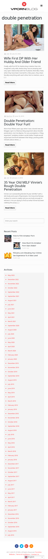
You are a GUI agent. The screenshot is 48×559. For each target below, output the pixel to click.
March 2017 (12, 501)
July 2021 (11, 305)
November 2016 (13, 518)
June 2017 (11, 489)
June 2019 (11, 388)
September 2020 (13, 325)
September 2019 (13, 376)
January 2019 (12, 409)
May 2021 (11, 313)
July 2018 (11, 434)
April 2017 (11, 497)
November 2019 (13, 367)
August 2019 (12, 380)
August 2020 (12, 330)
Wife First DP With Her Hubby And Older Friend (22, 60)
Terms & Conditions (23, 554)
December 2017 (13, 464)
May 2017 (11, 493)
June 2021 (11, 309)
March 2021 (12, 321)
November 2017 (13, 468)
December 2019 (13, 363)
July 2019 (11, 384)
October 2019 (12, 372)
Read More (10, 82)
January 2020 (12, 359)
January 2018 (12, 460)
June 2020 (11, 338)
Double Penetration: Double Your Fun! (19, 122)
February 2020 (13, 355)
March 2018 (12, 451)
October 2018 (12, 422)
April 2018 (11, 447)
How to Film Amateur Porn (24, 236)
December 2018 (13, 413)
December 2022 (13, 279)
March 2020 (12, 351)
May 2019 (11, 393)
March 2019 (12, 401)
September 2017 (13, 476)
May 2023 (11, 275)
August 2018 (12, 430)
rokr (7, 54)
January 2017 (12, 510)
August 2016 (12, 531)
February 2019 (13, 405)
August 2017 (12, 481)
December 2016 (13, 514)
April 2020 (11, 346)
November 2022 (13, 284)
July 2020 (11, 334)
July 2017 (11, 485)
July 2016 (11, 535)
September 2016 (13, 527)
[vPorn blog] (24, 6)
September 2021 (13, 296)
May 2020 (11, 342)
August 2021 (12, 300)
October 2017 (12, 472)
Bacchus (9, 116)
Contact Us (35, 554)
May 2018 (11, 443)
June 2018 (11, 439)
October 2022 (12, 288)
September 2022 (13, 292)
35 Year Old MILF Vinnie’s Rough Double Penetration (23, 185)
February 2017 (13, 506)
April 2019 (11, 397)
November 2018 (13, 418)
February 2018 (13, 455)
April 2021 (11, 317)
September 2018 (13, 426)
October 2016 (12, 522)
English (30, 557)
